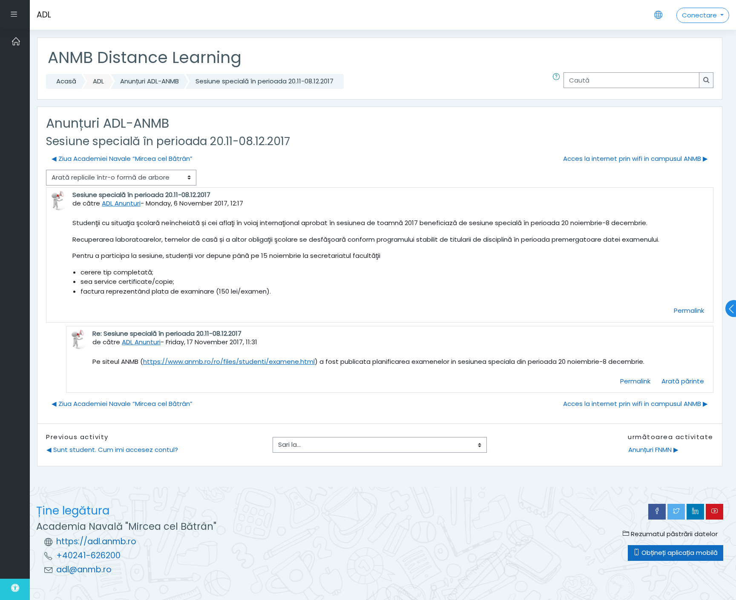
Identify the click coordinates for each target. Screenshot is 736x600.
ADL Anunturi (121, 203)
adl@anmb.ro (84, 569)
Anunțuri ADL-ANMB (149, 81)
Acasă (66, 81)
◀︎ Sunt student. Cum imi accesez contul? (112, 449)
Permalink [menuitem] (689, 310)
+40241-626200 (88, 555)
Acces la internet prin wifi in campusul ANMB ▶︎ (635, 158)
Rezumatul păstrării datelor (673, 533)
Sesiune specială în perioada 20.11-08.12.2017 (265, 81)
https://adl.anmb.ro (96, 541)
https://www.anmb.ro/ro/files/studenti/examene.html (229, 361)
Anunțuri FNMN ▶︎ (653, 449)
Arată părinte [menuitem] (682, 381)
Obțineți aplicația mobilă (679, 552)
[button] (558, 81)
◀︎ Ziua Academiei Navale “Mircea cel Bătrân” (122, 158)
